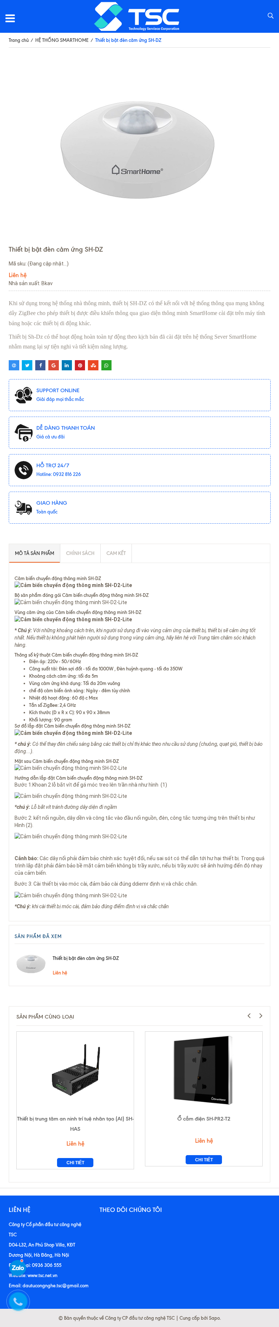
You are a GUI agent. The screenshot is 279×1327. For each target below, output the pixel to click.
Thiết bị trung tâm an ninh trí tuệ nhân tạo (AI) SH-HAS (75, 1123)
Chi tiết (75, 1162)
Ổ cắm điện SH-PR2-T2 (203, 1118)
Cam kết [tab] (116, 553)
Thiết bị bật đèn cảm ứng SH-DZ (86, 958)
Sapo (214, 1318)
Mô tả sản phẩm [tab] (34, 553)
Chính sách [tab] (80, 553)
